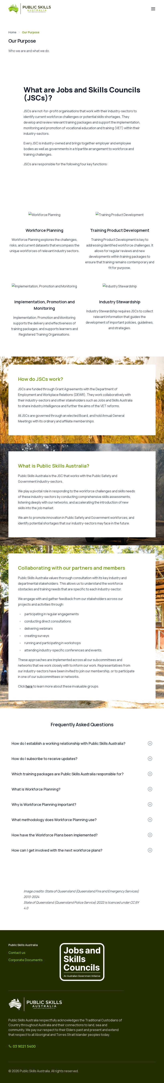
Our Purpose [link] (30, 32)
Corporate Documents (25, 960)
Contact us (16, 952)
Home (12, 32)
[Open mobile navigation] (153, 8)
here (29, 686)
